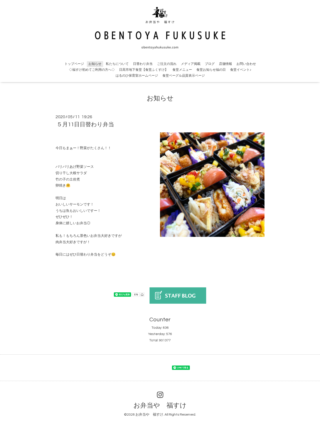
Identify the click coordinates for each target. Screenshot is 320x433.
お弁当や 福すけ (160, 405)
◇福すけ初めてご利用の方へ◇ (92, 69)
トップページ (74, 64)
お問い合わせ (246, 64)
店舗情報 (225, 64)
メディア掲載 (190, 64)
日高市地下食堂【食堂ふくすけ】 (143, 69)
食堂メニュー (182, 69)
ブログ (210, 64)
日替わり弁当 (143, 64)
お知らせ (94, 64)
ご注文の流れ (167, 64)
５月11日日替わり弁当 (85, 124)
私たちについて (117, 64)
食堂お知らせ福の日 (211, 69)
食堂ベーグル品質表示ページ (183, 75)
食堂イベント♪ (240, 69)
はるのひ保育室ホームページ (137, 75)
